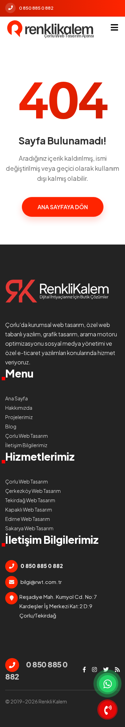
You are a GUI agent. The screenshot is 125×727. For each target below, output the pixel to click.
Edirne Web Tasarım (27, 519)
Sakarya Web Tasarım (29, 528)
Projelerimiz (19, 417)
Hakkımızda (18, 408)
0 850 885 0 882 (36, 8)
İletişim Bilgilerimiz (26, 445)
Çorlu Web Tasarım (26, 436)
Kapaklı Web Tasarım (28, 509)
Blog (10, 426)
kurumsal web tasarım (56, 324)
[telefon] (107, 709)
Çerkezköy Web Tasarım (33, 491)
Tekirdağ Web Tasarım (30, 500)
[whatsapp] (107, 683)
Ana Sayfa (16, 398)
